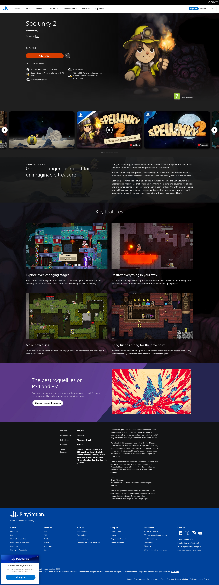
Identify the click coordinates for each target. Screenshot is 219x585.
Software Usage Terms (199, 579)
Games (39, 8)
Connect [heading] (181, 527)
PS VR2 (46, 539)
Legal (129, 579)
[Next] (214, 130)
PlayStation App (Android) (188, 543)
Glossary (147, 546)
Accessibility (82, 535)
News (85, 8)
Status (113, 535)
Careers (13, 535)
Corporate (14, 546)
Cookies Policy (182, 579)
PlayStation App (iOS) (186, 539)
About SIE (14, 531)
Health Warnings (117, 480)
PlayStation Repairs (119, 539)
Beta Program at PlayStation (189, 550)
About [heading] (13, 527)
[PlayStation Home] (6, 8)
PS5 (26, 8)
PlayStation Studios (18, 539)
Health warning (150, 539)
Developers (148, 542)
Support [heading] (114, 527)
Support (99, 8)
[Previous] (5, 130)
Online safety (82, 539)
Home (12, 521)
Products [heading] (48, 527)
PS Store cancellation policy (155, 535)
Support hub (116, 531)
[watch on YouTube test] (135, 145)
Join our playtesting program (189, 547)
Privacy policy (139, 579)
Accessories (69, 8)
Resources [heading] (149, 527)
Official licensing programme (156, 550)
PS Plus (53, 8)
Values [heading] (80, 527)
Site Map (170, 579)
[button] (109, 129)
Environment (82, 531)
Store (15, 8)
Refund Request (117, 542)
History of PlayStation (19, 550)
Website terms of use (156, 579)
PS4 (45, 535)
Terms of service (151, 531)
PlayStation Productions (20, 542)
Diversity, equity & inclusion (88, 542)
